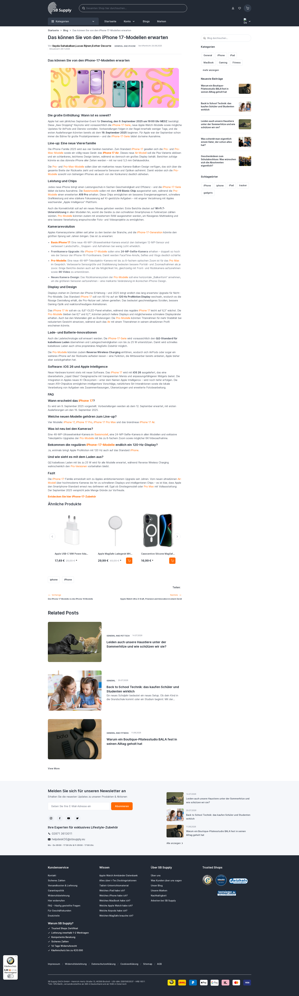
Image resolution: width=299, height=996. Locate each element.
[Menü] (16, 957)
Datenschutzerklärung (104, 964)
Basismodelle (91, 190)
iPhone (221, 55)
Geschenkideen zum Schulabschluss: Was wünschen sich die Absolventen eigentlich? (218, 161)
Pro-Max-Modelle (73, 166)
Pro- (166, 149)
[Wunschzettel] (239, 8)
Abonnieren (122, 806)
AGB (159, 964)
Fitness (237, 62)
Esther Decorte (101, 45)
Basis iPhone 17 (60, 242)
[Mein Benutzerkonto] (233, 8)
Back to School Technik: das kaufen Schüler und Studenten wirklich (217, 106)
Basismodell (101, 434)
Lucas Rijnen (83, 45)
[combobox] (226, 38)
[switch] (10, 976)
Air (108, 321)
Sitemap (147, 964)
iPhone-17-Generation (150, 232)
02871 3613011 (62, 833)
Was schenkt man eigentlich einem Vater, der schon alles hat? (216, 141)
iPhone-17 (137, 149)
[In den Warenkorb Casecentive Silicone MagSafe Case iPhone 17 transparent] (172, 561)
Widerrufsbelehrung (76, 964)
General (208, 55)
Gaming (223, 62)
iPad (232, 55)
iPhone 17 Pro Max (105, 422)
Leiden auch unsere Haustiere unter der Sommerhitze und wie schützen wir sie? (218, 124)
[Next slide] (177, 536)
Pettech (125, 636)
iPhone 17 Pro (84, 422)
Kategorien (62, 21)
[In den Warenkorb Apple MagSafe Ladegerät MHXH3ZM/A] (129, 561)
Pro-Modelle (65, 215)
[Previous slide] (52, 536)
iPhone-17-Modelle (96, 251)
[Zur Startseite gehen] (59, 8)
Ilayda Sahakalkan (63, 45)
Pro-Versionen (79, 466)
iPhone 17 (86, 296)
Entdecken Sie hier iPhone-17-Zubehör (72, 496)
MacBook (209, 62)
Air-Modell (141, 152)
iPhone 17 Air (111, 152)
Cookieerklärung (129, 964)
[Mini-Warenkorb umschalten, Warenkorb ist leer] (247, 8)
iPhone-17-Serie (121, 125)
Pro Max (174, 260)
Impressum (54, 964)
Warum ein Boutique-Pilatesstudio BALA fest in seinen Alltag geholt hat (215, 88)
